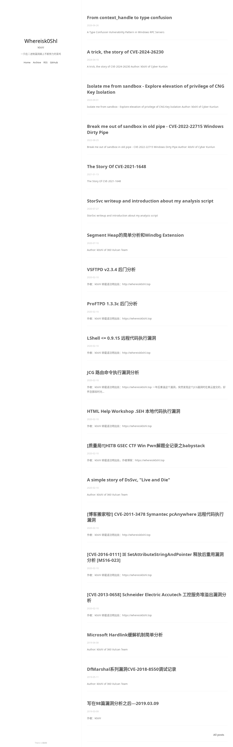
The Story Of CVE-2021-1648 (116, 166)
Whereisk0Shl (40, 40)
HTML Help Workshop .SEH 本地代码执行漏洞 (133, 411)
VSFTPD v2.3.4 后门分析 (111, 269)
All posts (218, 734)
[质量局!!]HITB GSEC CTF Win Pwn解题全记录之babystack (146, 445)
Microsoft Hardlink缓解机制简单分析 (125, 635)
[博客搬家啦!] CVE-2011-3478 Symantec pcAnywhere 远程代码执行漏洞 (155, 517)
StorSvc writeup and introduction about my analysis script (150, 201)
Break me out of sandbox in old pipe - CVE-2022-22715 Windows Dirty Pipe (155, 129)
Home (27, 62)
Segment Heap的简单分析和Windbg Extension (135, 235)
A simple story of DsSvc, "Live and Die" (128, 480)
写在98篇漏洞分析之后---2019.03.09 (123, 703)
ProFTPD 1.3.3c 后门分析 (112, 304)
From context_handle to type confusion (129, 17)
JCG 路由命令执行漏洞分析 (113, 372)
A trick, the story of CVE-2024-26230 (125, 52)
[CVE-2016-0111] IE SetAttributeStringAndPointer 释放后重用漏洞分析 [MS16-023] (155, 557)
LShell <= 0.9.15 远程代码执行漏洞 (121, 338)
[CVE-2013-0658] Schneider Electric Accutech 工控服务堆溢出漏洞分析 (156, 597)
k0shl (44, 743)
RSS (46, 62)
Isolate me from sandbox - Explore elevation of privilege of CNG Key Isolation (155, 89)
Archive (37, 62)
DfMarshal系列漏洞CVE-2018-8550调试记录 (131, 669)
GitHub (54, 62)
